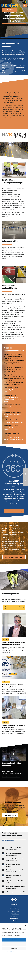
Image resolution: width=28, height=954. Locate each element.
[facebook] (12, 899)
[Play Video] (14, 754)
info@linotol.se (15, 913)
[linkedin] (15, 899)
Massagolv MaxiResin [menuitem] (8, 840)
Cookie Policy (10, 951)
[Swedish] (26, 2)
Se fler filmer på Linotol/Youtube (11, 777)
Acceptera (14, 939)
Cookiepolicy (14, 920)
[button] (25, 925)
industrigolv (5, 336)
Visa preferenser (14, 948)
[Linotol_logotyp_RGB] (9, 3)
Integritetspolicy (16, 951)
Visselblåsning (14, 916)
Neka (14, 944)
